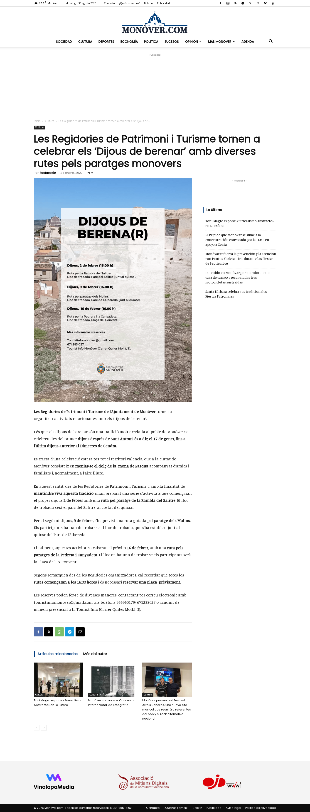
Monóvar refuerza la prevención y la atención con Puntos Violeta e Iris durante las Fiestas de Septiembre (240, 259)
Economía (129, 41)
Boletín (148, 3)
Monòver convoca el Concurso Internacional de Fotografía (111, 702)
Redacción (48, 173)
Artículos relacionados (57, 653)
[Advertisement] (155, 85)
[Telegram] (242, 3)
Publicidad (163, 3)
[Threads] (272, 3)
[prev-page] (36, 727)
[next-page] (44, 727)
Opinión (191, 41)
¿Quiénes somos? (129, 3)
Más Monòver (219, 41)
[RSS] (235, 3)
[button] (270, 41)
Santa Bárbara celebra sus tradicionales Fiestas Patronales (236, 293)
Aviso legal (233, 808)
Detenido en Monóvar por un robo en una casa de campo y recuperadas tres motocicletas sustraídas (238, 277)
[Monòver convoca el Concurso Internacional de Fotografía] (113, 680)
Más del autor (95, 653)
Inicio (37, 121)
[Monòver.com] (155, 22)
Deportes (106, 41)
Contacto (109, 3)
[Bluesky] (265, 3)
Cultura (85, 41)
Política (151, 41)
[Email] (80, 631)
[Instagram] (227, 3)
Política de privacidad (260, 808)
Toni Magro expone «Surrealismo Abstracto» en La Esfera (58, 702)
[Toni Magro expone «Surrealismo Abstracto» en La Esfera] (58, 680)
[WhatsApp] (257, 3)
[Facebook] (220, 3)
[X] (250, 3)
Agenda (247, 41)
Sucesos (172, 41)
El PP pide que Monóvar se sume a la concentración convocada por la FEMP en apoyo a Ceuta (237, 240)
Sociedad (64, 41)
